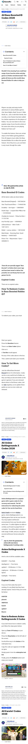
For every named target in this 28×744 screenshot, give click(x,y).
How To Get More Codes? (10, 65)
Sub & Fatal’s (6, 512)
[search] (15, 1)
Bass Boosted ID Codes (9, 55)
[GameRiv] (6, 1)
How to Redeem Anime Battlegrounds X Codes (13, 492)
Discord (4, 373)
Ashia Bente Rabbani (12, 25)
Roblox (9, 11)
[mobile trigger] (25, 1)
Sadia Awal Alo (10, 455)
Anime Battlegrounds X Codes (11, 485)
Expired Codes (8, 58)
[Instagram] (24, 687)
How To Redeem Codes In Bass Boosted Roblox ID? (11, 61)
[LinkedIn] (25, 418)
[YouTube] (22, 687)
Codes (3, 11)
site (5, 385)
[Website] (24, 418)
